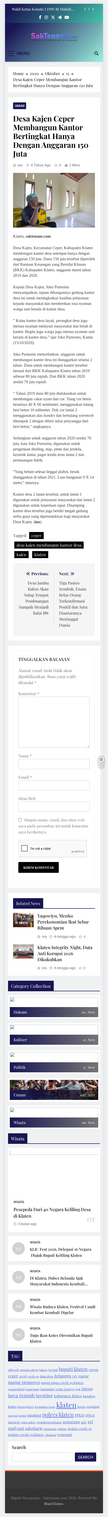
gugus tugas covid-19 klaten (62, 1382)
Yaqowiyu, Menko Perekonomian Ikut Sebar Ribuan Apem (63, 922)
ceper (36, 535)
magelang (93, 1407)
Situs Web (27, 798)
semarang (71, 1421)
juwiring (44, 1395)
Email (25, 777)
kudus (82, 1407)
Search (19, 1447)
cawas (93, 1369)
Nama (25, 755)
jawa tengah (21, 1395)
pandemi (34, 1415)
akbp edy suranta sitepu (23, 1370)
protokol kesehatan (49, 1422)
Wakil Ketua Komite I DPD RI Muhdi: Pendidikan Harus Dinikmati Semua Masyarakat (42, 9)
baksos (43, 1370)
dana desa (46, 1376)
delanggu (62, 1375)
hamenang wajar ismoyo (57, 1389)
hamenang (32, 1389)
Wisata (19, 1202)
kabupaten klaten (68, 1395)
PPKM (79, 1415)
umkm (62, 1429)
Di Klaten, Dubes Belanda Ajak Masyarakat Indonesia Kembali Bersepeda (57, 1283)
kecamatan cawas (45, 1407)
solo (84, 1422)
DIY (74, 1376)
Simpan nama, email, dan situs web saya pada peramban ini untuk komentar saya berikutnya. (53, 825)
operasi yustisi (17, 1415)
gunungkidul (16, 1389)
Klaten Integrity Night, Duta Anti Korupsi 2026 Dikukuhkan (64, 953)
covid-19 (33, 1376)
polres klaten (58, 1414)
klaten (40, 554)
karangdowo (26, 1407)
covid (23, 1376)
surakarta (50, 1429)
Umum (19, 106)
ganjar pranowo (24, 1382)
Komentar (28, 693)
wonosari (64, 1434)
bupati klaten (73, 1369)
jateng (87, 1388)
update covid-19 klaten (25, 1434)
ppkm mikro (28, 1422)
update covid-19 (80, 1428)
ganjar (83, 1375)
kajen (21, 554)
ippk (78, 1389)
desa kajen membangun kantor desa (49, 545)
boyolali (53, 1370)
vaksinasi (50, 1435)
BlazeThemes (53, 1504)
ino (20, 165)
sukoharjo (34, 1428)
